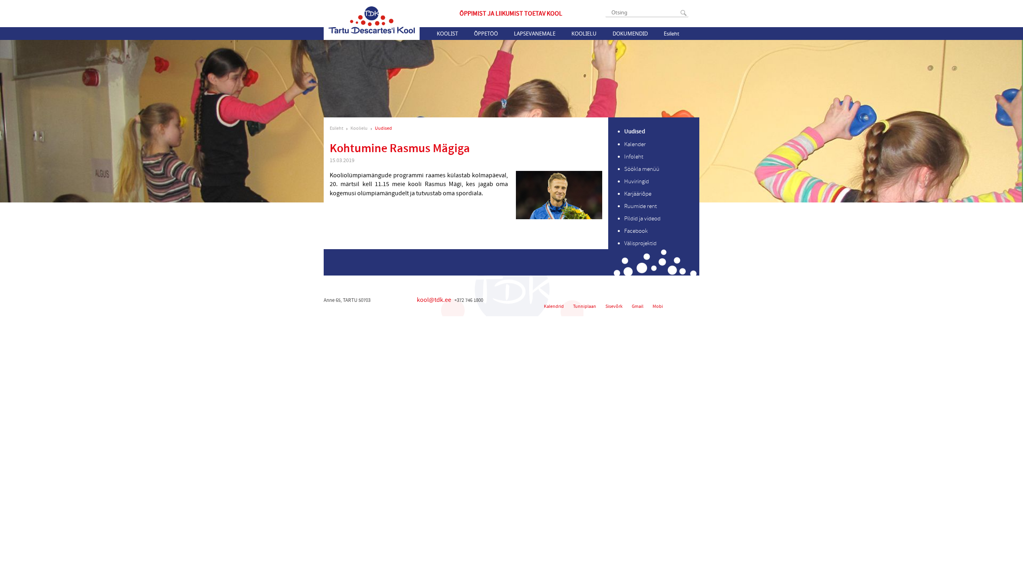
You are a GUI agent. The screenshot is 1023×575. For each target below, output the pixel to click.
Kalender (635, 144)
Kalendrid (554, 306)
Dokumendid (630, 33)
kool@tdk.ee (434, 300)
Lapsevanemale (534, 33)
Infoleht (633, 157)
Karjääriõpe (637, 194)
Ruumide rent (640, 206)
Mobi (658, 306)
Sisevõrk (614, 306)
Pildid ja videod (642, 218)
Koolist (447, 33)
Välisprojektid (640, 243)
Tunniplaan (584, 306)
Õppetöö (486, 33)
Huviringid (636, 181)
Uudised (383, 128)
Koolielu (584, 33)
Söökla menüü (641, 169)
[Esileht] (372, 20)
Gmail (637, 306)
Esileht (671, 33)
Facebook (636, 231)
